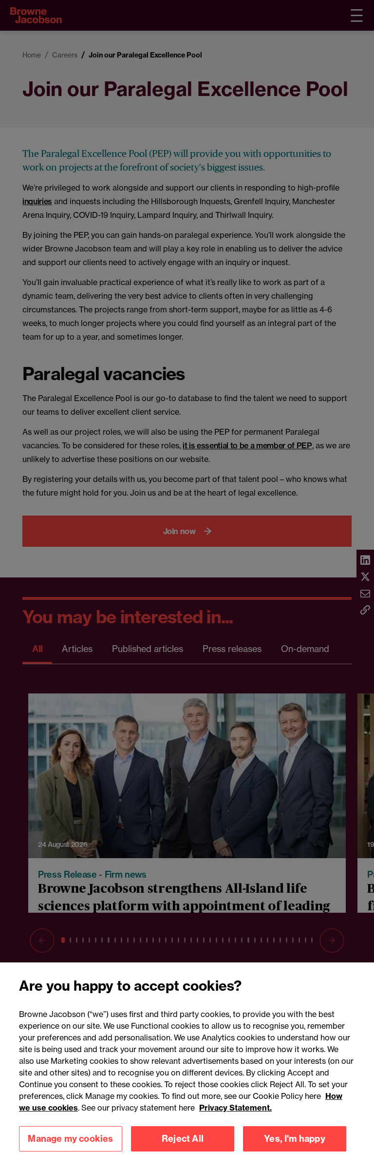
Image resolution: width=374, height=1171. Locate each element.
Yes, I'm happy (294, 1138)
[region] (187, 1066)
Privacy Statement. (235, 1108)
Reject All (183, 1138)
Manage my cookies (70, 1138)
